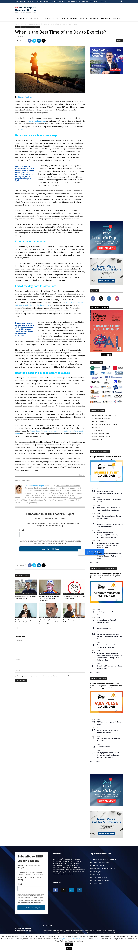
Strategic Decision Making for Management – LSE (107, 621)
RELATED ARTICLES (22, 575)
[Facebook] (30, 41)
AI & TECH (32, 18)
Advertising (85, 1)
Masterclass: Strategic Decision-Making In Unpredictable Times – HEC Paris (110, 636)
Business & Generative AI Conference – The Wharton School (110, 525)
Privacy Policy (62, 939)
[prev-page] (16, 628)
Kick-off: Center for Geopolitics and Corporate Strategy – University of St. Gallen (109, 556)
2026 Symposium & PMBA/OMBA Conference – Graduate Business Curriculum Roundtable (108, 755)
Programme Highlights (98, 421)
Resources (39, 1)
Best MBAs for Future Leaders (101, 418)
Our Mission (46, 1)
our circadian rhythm (37, 121)
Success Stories (96, 430)
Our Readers (30, 1)
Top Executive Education (73, 1)
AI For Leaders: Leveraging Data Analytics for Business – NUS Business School (108, 545)
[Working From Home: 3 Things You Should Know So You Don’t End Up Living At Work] (50, 587)
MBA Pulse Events (97, 439)
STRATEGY (44, 18)
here (21, 129)
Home (16, 1)
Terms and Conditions (78, 939)
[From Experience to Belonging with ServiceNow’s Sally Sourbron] (26, 610)
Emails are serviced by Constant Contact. (56, 543)
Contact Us (103, 1)
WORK (55, 18)
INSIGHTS (93, 18)
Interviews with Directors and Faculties (104, 424)
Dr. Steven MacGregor (34, 485)
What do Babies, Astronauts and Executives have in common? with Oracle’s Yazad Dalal (49, 622)
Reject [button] (69, 948)
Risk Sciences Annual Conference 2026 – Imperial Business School (108, 509)
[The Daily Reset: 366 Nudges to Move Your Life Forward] (74, 587)
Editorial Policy (94, 1)
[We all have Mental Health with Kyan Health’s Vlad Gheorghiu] (26, 587)
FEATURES (104, 18)
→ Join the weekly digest (50, 549)
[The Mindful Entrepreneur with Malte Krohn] (74, 610)
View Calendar (95, 562)
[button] (121, 1)
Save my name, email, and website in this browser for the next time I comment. (43, 676)
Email (21, 530)
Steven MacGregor (26, 97)
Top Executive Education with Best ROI (104, 415)
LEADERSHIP (20, 18)
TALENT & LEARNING (68, 18)
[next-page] (19, 628)
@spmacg (33, 502)
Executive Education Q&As (100, 433)
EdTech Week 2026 (103, 747)
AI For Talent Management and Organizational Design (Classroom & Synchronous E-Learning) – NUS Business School (109, 656)
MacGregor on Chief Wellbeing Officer (38, 24)
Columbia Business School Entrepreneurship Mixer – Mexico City (110, 492)
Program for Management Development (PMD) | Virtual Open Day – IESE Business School (108, 534)
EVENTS (115, 18)
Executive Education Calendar (101, 436)
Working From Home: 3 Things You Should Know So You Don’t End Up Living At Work (49, 598)
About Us (22, 1)
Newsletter (62, 1)
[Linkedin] (39, 41)
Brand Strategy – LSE (104, 628)
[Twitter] (34, 41)
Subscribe (54, 1)
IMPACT (83, 18)
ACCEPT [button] (69, 944)
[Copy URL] (44, 41)
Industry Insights (96, 427)
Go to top (82, 475)
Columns (23, 24)
